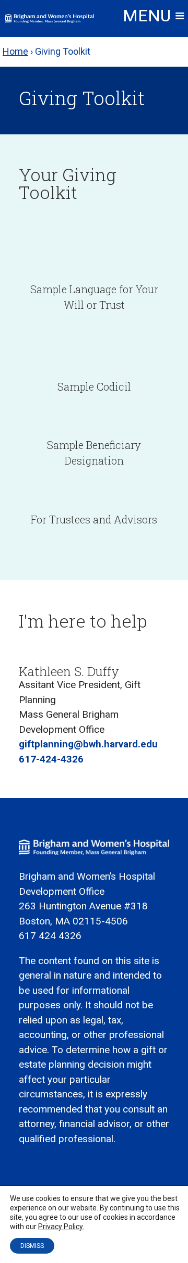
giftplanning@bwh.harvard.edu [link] (88, 744)
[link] (49, 18)
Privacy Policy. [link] (61, 1226)
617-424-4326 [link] (51, 759)
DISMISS (32, 1245)
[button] (154, 19)
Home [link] (15, 51)
